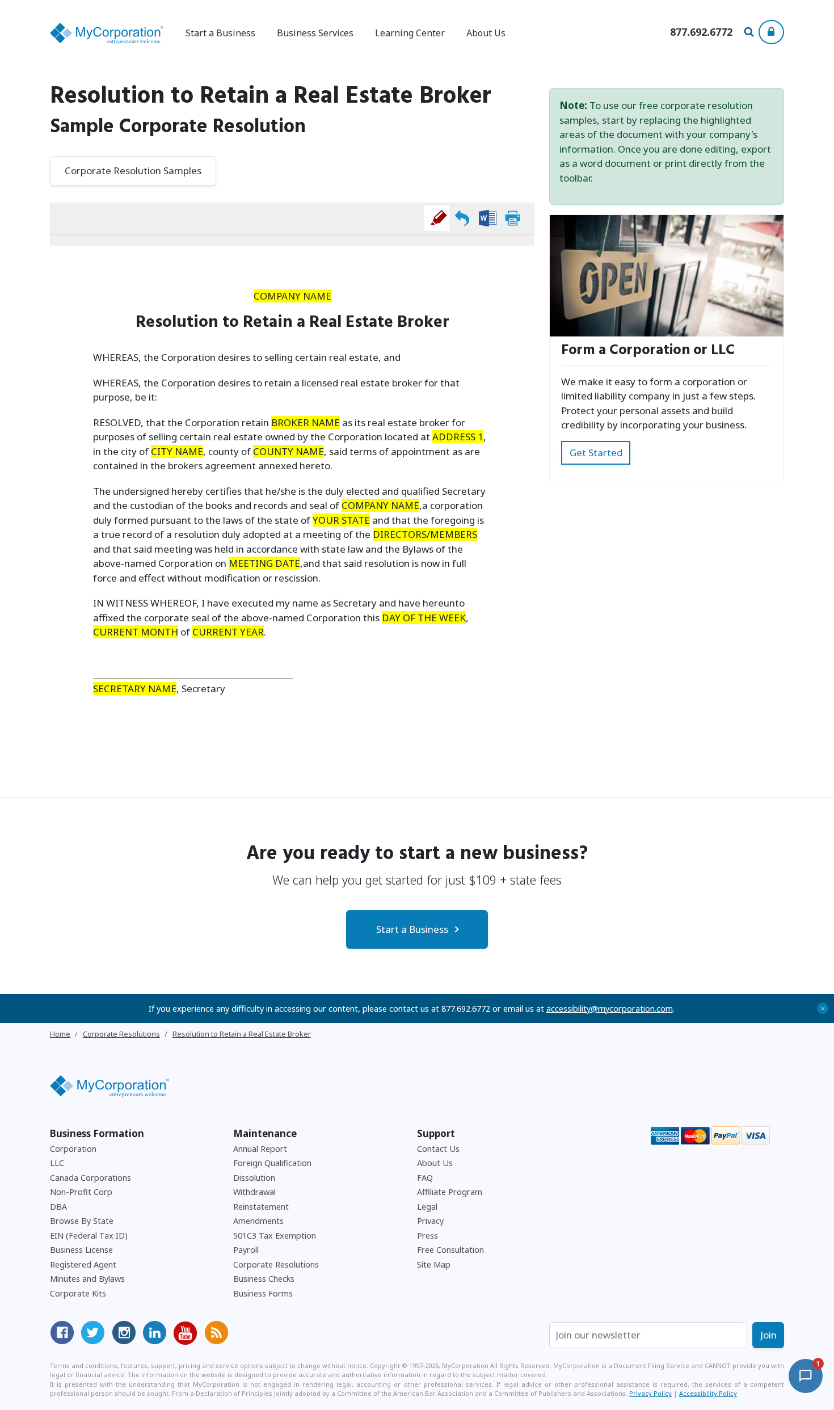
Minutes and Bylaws (87, 1278)
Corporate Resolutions (276, 1264)
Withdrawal (254, 1191)
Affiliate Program (449, 1191)
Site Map (433, 1264)
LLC (57, 1163)
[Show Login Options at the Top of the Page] (771, 32)
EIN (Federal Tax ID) (89, 1235)
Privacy (430, 1220)
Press (427, 1235)
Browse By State (81, 1220)
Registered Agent (83, 1264)
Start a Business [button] (220, 33)
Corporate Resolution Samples (133, 170)
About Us (486, 33)
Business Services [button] (315, 33)
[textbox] (292, 313)
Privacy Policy (650, 1393)
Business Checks (263, 1278)
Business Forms (263, 1293)
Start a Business (412, 929)
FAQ (425, 1177)
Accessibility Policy (708, 1393)
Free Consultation (450, 1249)
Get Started (596, 452)
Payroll (246, 1249)
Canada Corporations (90, 1177)
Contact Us (438, 1148)
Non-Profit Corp (81, 1191)
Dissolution (254, 1177)
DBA (58, 1206)
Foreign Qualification (272, 1163)
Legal (427, 1206)
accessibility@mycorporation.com (609, 1008)
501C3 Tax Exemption (274, 1235)
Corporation (73, 1148)
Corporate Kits (78, 1293)
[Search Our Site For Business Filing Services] (751, 33)
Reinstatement (261, 1206)
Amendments (258, 1220)
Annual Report (260, 1148)
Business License (81, 1249)
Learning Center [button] (410, 33)
